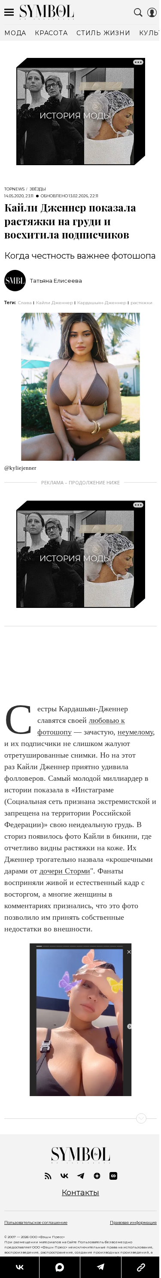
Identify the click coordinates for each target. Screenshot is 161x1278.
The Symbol (47, 12)
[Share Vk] (19, 1267)
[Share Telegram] (100, 1267)
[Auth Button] (152, 12)
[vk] (64, 1176)
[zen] (97, 1176)
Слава (25, 302)
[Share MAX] (59, 1267)
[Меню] (9, 12)
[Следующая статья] (80, 1118)
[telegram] (81, 1176)
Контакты (80, 1192)
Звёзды (38, 189)
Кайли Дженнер (54, 302)
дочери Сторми (64, 871)
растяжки (141, 302)
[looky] (113, 1176)
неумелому (135, 732)
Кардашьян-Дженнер (101, 302)
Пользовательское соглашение (35, 1222)
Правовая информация (133, 1222)
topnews (14, 189)
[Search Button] (138, 12)
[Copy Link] (141, 1267)
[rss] (48, 1176)
